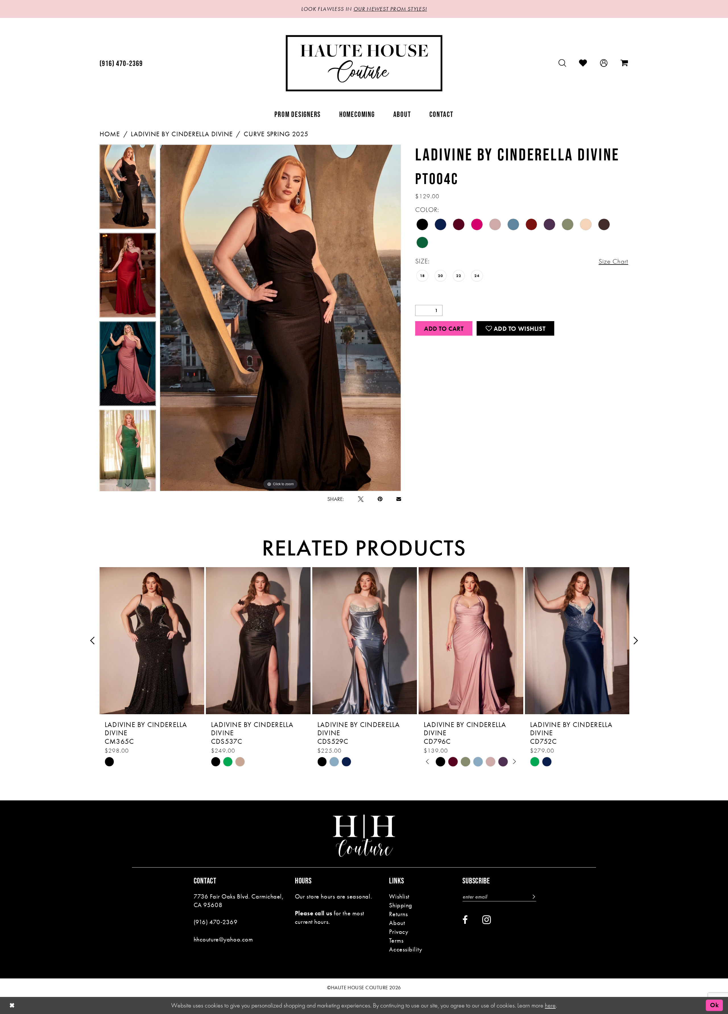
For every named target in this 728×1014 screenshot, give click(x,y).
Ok (714, 1005)
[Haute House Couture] (364, 63)
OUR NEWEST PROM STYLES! (390, 9)
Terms (396, 940)
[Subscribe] (533, 896)
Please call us (313, 913)
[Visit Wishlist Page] (583, 63)
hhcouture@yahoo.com (223, 939)
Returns (398, 914)
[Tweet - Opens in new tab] (360, 499)
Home (110, 134)
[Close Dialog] (12, 1005)
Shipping (400, 905)
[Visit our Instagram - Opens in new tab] (486, 920)
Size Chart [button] (613, 261)
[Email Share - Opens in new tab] (398, 499)
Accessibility (405, 949)
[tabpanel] (128, 188)
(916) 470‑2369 (216, 922)
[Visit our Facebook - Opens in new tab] (465, 920)
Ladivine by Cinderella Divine (182, 134)
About (397, 923)
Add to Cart (444, 329)
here (550, 1005)
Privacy (398, 932)
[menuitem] (121, 63)
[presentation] (152, 640)
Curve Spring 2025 (276, 134)
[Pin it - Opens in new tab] (380, 499)
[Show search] (562, 63)
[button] (603, 63)
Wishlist (399, 896)
